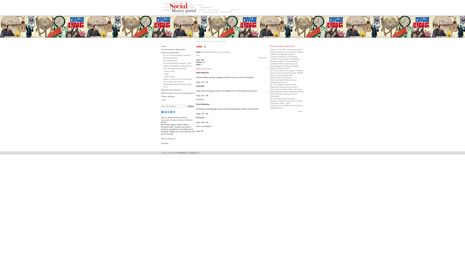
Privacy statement (168, 96)
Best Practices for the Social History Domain (178, 93)
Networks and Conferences (171, 90)
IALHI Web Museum (170, 61)
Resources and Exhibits (170, 53)
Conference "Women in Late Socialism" (284, 57)
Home (198, 41)
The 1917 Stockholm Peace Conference (177, 55)
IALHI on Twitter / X (168, 139)
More (299, 111)
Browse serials (169, 71)
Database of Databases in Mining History (177, 66)
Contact (173, 153)
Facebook (164, 143)
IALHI (187, 153)
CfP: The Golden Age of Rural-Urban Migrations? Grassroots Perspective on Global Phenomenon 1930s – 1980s (286, 101)
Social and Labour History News (173, 49)
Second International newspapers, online (177, 63)
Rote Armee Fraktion (170, 58)
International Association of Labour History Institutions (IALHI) (176, 120)
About (166, 74)
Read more (263, 58)
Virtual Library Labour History (173, 82)
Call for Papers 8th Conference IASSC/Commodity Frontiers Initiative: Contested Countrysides (283, 80)
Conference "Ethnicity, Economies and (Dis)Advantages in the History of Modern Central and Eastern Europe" (284, 66)
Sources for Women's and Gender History (177, 79)
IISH (197, 55)
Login (163, 100)
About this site (166, 153)
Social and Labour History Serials (213, 41)
